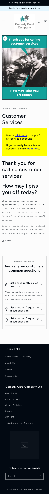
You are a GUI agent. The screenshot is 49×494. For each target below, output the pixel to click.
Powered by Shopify (35, 489)
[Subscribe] (40, 476)
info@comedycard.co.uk (19, 423)
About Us (10, 363)
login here (33, 148)
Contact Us (11, 376)
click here (21, 135)
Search (9, 369)
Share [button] (8, 241)
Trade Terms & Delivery (18, 357)
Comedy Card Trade (20, 489)
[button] (3, 22)
